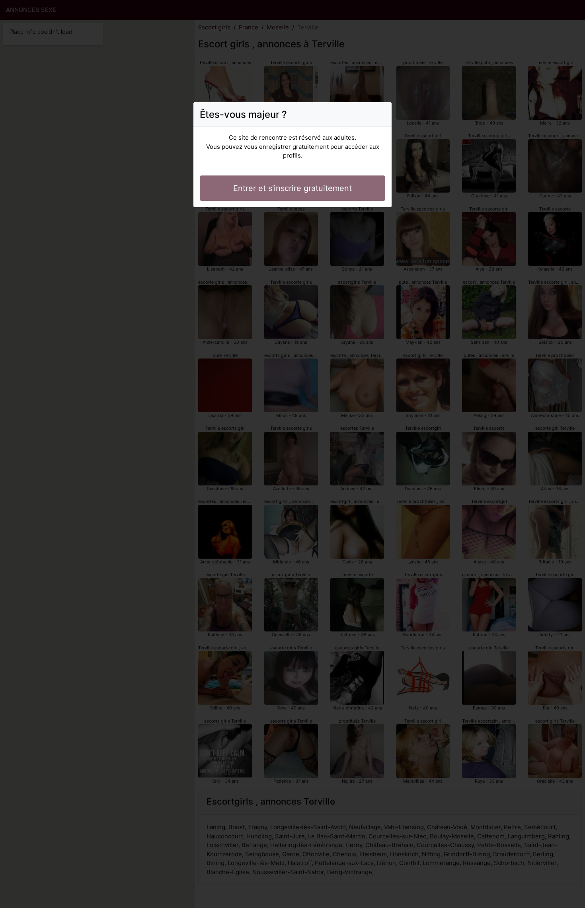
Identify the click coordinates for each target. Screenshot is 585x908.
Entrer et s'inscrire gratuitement (292, 188)
